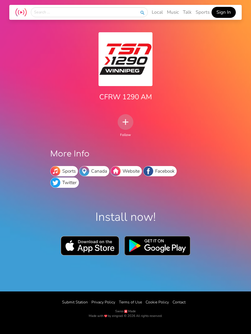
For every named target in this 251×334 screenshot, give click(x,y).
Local (157, 12)
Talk (187, 12)
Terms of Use (130, 302)
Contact (179, 302)
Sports (203, 12)
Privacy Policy (103, 302)
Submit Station (75, 302)
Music (173, 12)
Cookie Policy (157, 302)
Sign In (223, 12)
